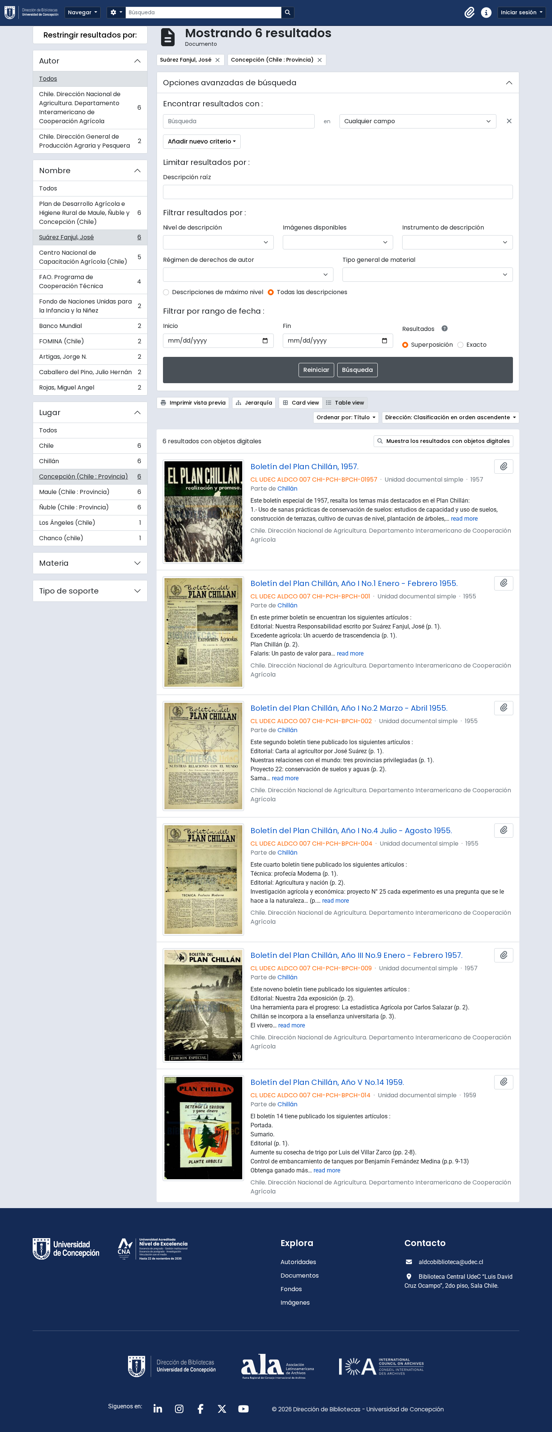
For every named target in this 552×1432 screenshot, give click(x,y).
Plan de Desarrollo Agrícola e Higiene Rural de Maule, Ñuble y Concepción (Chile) (90, 212)
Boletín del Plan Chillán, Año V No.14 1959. (327, 1082)
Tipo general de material (378, 259)
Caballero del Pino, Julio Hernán (90, 374)
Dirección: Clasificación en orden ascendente (448, 417)
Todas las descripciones (312, 292)
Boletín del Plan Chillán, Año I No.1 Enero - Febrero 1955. (354, 583)
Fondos (291, 1289)
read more (464, 518)
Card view (304, 402)
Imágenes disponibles (315, 227)
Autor (49, 61)
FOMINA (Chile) (90, 343)
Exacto (476, 344)
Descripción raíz (187, 177)
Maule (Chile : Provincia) (90, 494)
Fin (287, 326)
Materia (54, 563)
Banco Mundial (90, 328)
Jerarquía (257, 402)
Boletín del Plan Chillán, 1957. (304, 466)
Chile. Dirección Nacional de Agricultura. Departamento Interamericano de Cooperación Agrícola (90, 107)
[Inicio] (35, 12)
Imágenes (295, 1302)
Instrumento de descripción (443, 227)
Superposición (432, 344)
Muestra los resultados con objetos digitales (447, 441)
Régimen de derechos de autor (208, 259)
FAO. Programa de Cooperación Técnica (90, 281)
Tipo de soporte (69, 591)
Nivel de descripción (192, 227)
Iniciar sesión (519, 12)
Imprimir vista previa (197, 402)
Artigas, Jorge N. (90, 358)
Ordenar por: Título (344, 417)
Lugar (49, 412)
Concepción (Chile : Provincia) (90, 478)
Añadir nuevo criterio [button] (199, 141)
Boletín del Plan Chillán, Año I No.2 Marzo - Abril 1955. (349, 708)
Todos (48, 78)
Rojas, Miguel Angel (90, 389)
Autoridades (298, 1262)
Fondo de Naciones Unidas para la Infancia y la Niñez (90, 306)
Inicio (170, 326)
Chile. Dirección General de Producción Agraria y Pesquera (90, 141)
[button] (470, 13)
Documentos (300, 1275)
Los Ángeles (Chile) (90, 524)
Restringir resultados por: (90, 35)
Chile (90, 447)
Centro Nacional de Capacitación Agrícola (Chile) (90, 257)
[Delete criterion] (509, 121)
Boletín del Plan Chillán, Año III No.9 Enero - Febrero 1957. (356, 955)
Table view (348, 402)
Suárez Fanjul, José (90, 239)
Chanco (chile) (90, 540)
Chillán (90, 463)
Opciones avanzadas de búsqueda (230, 82)
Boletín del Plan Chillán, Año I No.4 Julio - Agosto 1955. (351, 830)
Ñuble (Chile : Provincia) (90, 509)
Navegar (80, 12)
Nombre (55, 170)
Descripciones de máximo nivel (217, 292)
